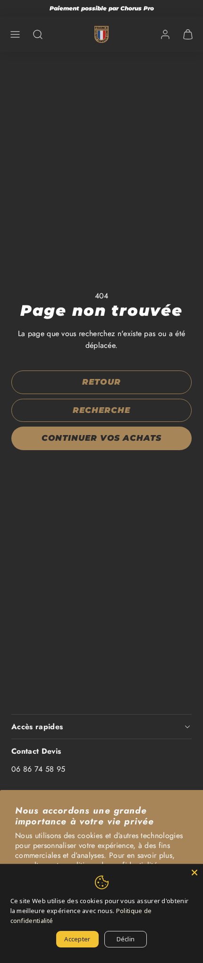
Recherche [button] (101, 410)
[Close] (194, 872)
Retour (101, 382)
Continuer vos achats (101, 438)
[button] (15, 34)
